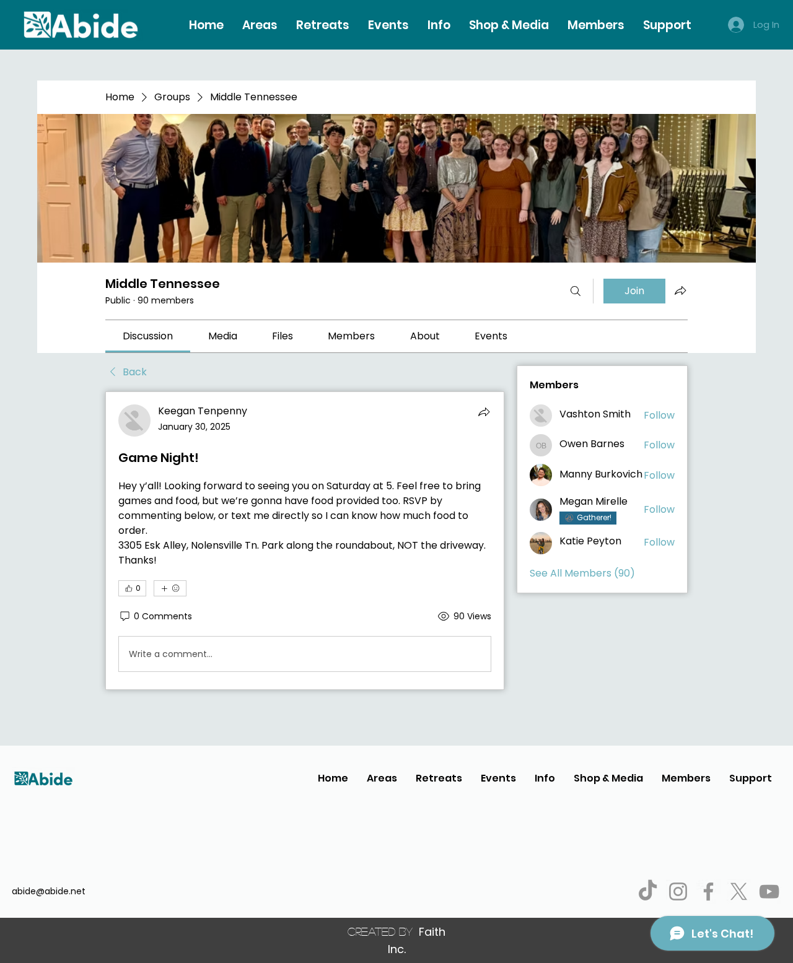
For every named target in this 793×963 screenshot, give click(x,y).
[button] (439, 25)
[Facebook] (708, 891)
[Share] (483, 411)
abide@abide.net (48, 891)
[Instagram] (678, 891)
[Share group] (680, 290)
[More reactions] (170, 588)
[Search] (575, 291)
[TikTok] (648, 891)
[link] (148, 336)
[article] (304, 540)
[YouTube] (769, 891)
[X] (739, 891)
